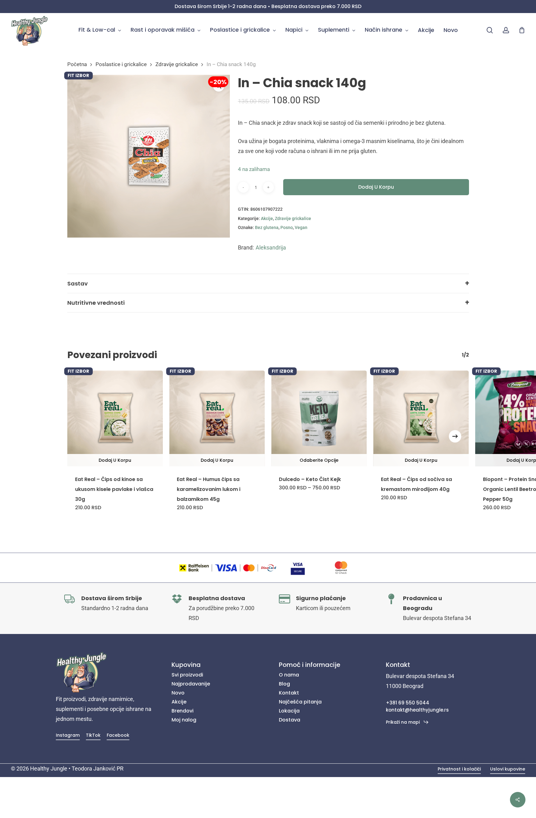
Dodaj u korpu (376, 187)
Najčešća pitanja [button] (300, 701)
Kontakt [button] (289, 692)
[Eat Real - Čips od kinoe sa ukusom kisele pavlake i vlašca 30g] (115, 418)
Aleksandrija (271, 247)
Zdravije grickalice (176, 64)
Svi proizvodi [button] (187, 674)
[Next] (455, 436)
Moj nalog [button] (184, 719)
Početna (77, 64)
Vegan (301, 227)
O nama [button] (289, 674)
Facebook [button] (118, 735)
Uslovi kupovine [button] (507, 769)
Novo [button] (178, 692)
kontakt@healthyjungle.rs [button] (417, 710)
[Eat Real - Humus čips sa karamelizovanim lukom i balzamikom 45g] (217, 418)
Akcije (267, 218)
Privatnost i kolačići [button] (459, 769)
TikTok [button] (93, 735)
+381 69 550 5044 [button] (407, 702)
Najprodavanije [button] (191, 683)
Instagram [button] (68, 735)
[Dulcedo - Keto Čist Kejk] (319, 418)
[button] (407, 722)
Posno (286, 227)
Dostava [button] (289, 719)
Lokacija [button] (289, 710)
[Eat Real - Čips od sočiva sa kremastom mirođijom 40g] (421, 418)
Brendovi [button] (183, 710)
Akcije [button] (179, 701)
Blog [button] (284, 683)
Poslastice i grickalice (121, 64)
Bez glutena (267, 227)
